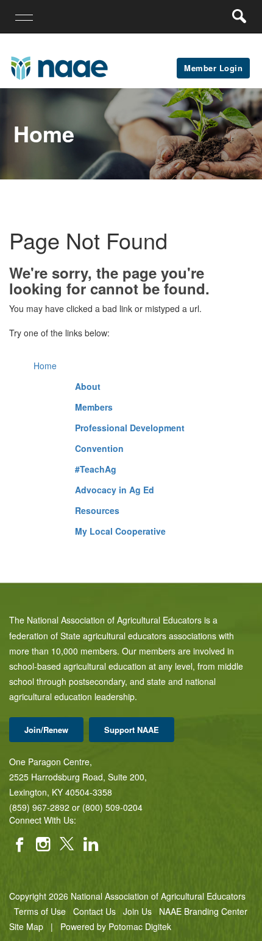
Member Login (213, 68)
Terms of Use (40, 911)
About (88, 386)
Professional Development (130, 428)
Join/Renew (46, 729)
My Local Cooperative (120, 531)
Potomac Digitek (139, 926)
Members (94, 407)
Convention (99, 448)
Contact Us (94, 911)
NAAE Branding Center (203, 911)
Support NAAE (131, 729)
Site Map (26, 926)
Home (45, 365)
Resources (97, 510)
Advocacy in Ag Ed (114, 490)
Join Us (137, 911)
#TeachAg (95, 469)
